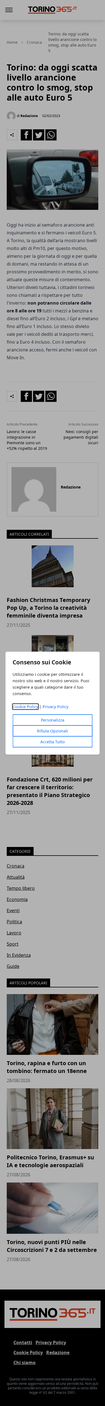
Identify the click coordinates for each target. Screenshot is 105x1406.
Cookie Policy (25, 706)
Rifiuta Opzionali (52, 731)
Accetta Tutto (52, 741)
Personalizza (52, 720)
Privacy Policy (55, 706)
